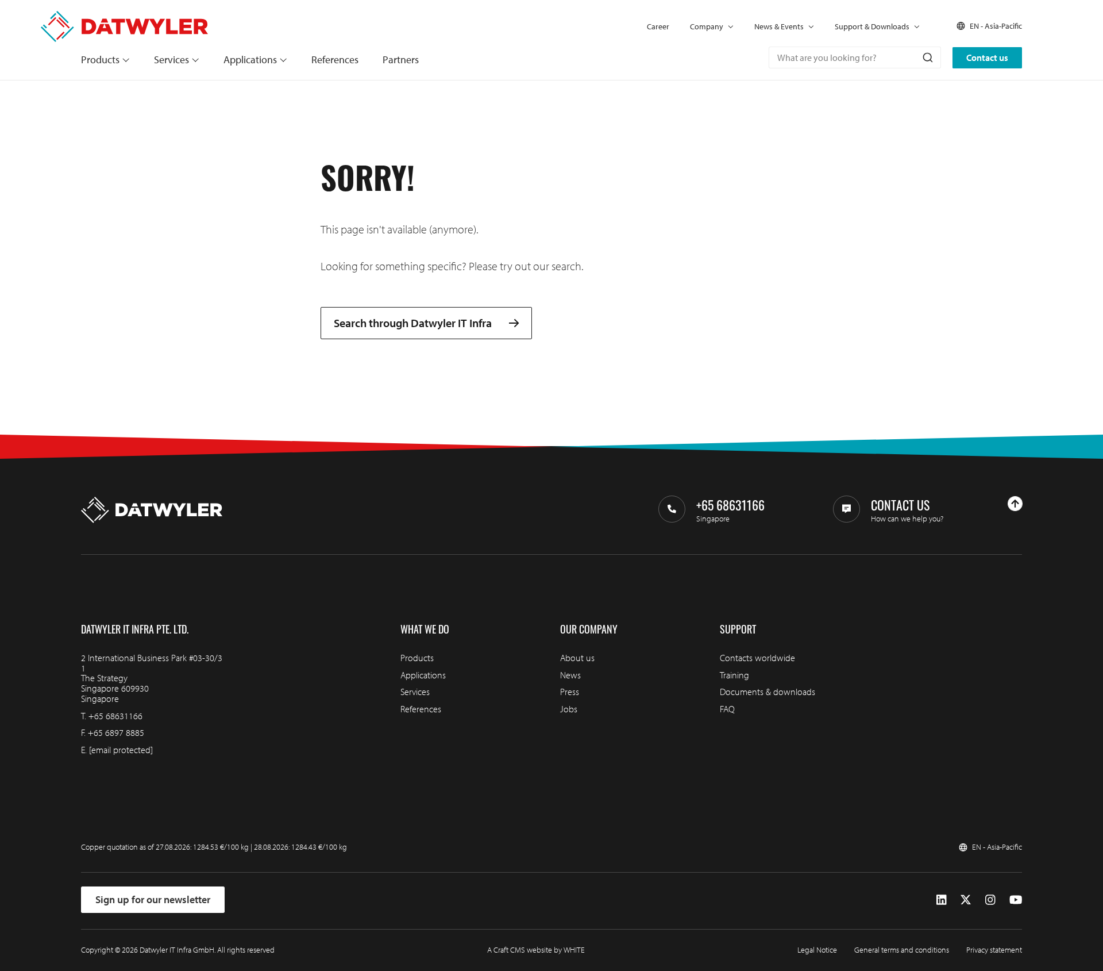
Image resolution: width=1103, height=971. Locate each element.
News (570, 675)
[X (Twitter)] (965, 900)
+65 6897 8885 (116, 732)
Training (734, 675)
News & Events (779, 26)
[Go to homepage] (124, 16)
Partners (401, 59)
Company (706, 26)
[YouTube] (1015, 900)
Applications (250, 59)
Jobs (568, 709)
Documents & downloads (767, 691)
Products (100, 59)
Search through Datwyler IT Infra (413, 323)
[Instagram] (990, 900)
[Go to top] (1015, 504)
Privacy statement (994, 950)
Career (658, 26)
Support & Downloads (872, 26)
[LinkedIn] (941, 900)
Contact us (987, 57)
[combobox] (855, 57)
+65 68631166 (115, 715)
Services (171, 59)
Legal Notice (817, 950)
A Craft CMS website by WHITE (536, 950)
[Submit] (926, 57)
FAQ (727, 709)
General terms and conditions (901, 950)
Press (569, 691)
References (334, 59)
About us (577, 657)
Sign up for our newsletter (152, 899)
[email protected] (121, 749)
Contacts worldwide (757, 657)
